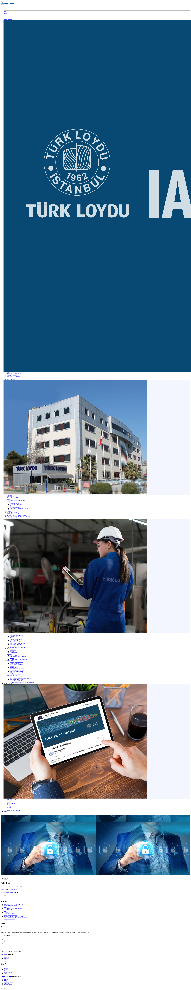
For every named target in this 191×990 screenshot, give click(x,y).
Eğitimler (6, 970)
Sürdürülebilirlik (13, 652)
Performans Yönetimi (15, 507)
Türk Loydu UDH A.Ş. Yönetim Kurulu (13, 904)
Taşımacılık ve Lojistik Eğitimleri (17, 680)
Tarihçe (8, 499)
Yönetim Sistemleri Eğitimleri (17, 679)
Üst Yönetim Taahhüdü (12, 512)
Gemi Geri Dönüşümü (15, 646)
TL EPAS (6, 980)
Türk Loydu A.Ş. (8, 958)
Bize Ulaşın (3, 927)
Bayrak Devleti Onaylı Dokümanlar (18, 647)
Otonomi (12, 658)
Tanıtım (8, 808)
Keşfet (2, 964)
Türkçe (5, 11)
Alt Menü (3, 988)
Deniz (8, 633)
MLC (11, 637)
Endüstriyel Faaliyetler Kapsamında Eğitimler (20, 678)
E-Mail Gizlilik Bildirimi (9, 919)
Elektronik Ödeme (14, 667)
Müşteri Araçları (10, 660)
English (5, 13)
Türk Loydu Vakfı (8, 19)
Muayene (12, 651)
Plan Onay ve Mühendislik (16, 639)
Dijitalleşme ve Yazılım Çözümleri (18, 656)
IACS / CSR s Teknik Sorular (17, 672)
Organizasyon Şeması (12, 375)
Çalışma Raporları (11, 377)
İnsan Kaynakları (8, 909)
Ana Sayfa (6, 877)
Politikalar (9, 511)
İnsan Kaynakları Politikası (16, 504)
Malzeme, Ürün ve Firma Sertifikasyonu (19, 642)
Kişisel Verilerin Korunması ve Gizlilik (16, 500)
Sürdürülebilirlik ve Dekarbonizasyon (18, 659)
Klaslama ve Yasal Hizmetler (16, 635)
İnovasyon (9, 654)
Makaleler (9, 804)
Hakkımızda (6, 379)
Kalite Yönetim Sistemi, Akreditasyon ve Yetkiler (18, 516)
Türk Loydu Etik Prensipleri (13, 514)
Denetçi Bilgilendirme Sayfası (17, 670)
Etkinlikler (9, 807)
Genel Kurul (9, 372)
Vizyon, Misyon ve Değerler (13, 497)
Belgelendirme (13, 650)
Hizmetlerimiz (14, 518)
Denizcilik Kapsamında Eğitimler (17, 676)
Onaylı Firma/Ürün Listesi (16, 644)
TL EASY (6, 979)
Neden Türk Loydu (14, 503)
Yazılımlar (12, 666)
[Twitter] (1, 926)
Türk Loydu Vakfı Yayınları (13, 810)
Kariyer (5, 959)
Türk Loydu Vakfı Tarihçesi (13, 376)
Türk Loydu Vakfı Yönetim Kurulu (15, 373)
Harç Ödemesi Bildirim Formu (17, 674)
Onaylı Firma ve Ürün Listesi (16, 664)
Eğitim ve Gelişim (14, 505)
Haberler (9, 806)
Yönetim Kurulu (10, 496)
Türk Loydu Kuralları (12, 799)
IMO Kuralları (10, 800)
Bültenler (9, 802)
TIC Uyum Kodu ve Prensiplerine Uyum (16, 515)
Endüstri (9, 648)
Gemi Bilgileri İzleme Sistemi (16, 662)
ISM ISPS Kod (13, 636)
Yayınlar (10, 683)
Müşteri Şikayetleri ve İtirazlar (17, 668)
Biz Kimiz (4, 954)
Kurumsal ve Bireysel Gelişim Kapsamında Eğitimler (22, 682)
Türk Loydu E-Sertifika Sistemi (17, 671)
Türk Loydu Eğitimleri (12, 675)
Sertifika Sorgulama (14, 663)
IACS (8, 509)
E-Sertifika (6, 983)
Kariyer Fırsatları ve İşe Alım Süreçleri (19, 508)
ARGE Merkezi (13, 655)
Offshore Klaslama (14, 640)
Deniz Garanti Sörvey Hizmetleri (17, 643)
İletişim (5, 811)
